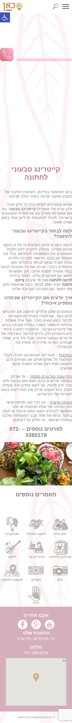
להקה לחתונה (60, 280)
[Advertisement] (36, 97)
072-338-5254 (36, 653)
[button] (5, 17)
